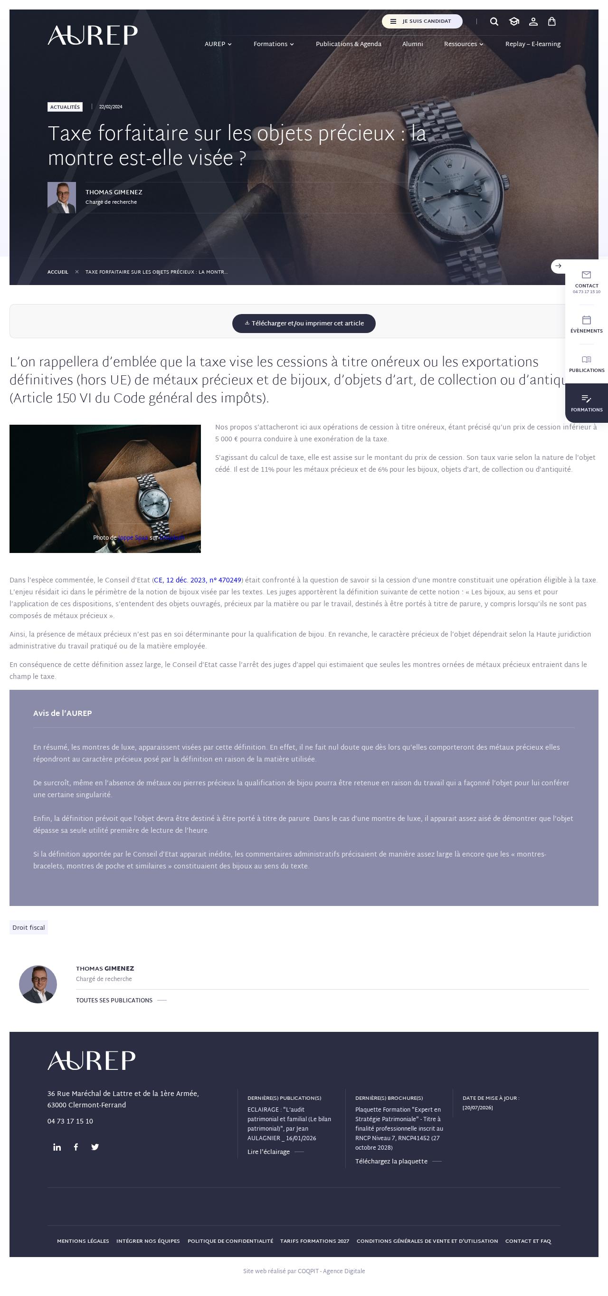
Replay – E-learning (532, 44)
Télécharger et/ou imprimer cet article (307, 324)
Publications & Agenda (348, 44)
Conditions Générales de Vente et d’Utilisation (427, 1241)
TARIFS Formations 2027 (314, 1241)
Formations (270, 44)
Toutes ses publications (114, 1001)
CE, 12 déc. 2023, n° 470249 (197, 581)
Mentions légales (83, 1241)
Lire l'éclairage (268, 1152)
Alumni (412, 44)
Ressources (460, 44)
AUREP (215, 44)
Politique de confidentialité (230, 1241)
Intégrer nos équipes (148, 1241)
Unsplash (172, 538)
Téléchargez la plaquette (391, 1162)
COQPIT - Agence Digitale (331, 1272)
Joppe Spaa (133, 538)
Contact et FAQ (528, 1241)
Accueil (58, 272)
